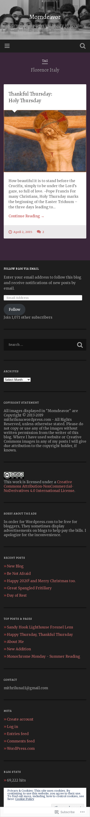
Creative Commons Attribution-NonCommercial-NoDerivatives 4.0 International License (39, 486)
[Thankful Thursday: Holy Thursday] (45, 141)
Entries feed (18, 734)
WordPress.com (21, 748)
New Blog (15, 566)
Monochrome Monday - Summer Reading (43, 656)
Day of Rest (17, 595)
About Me (15, 642)
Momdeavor (45, 16)
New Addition (19, 649)
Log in (12, 726)
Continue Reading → (26, 216)
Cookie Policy (24, 799)
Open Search (82, 46)
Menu (8, 46)
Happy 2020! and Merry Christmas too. (41, 581)
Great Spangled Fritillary (29, 588)
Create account (20, 719)
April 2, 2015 (22, 232)
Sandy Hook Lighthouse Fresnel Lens (40, 627)
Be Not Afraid (19, 573)
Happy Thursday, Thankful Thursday (40, 634)
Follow (14, 309)
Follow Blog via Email (21, 268)
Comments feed (21, 741)
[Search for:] (45, 345)
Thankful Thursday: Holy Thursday (30, 97)
